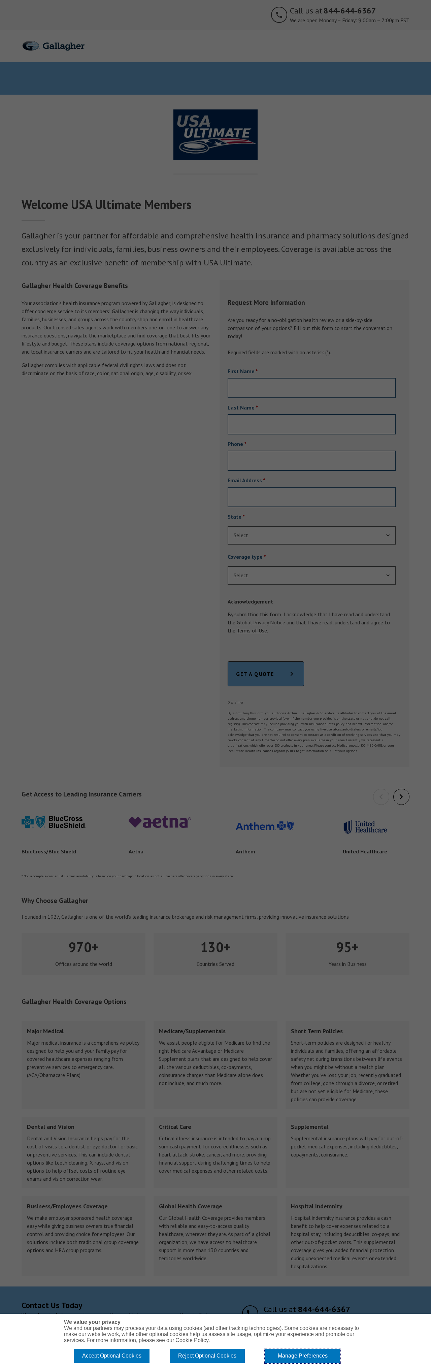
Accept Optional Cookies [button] (111, 1356)
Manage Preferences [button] (303, 1356)
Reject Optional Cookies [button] (207, 1356)
